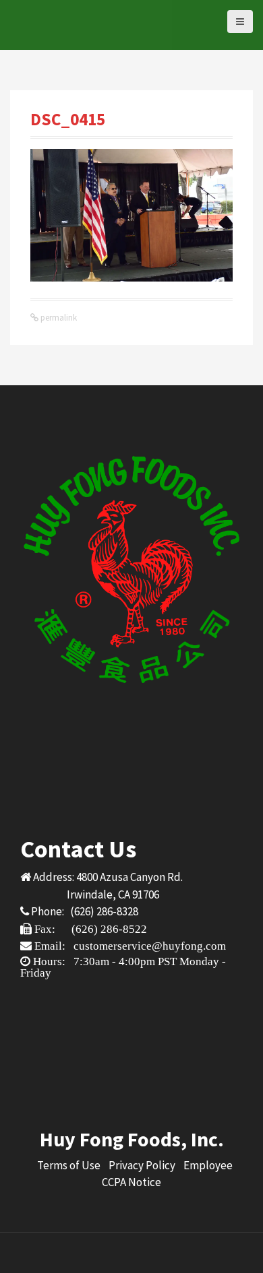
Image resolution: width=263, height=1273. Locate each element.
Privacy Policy (142, 1165)
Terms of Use (68, 1165)
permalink (57, 317)
